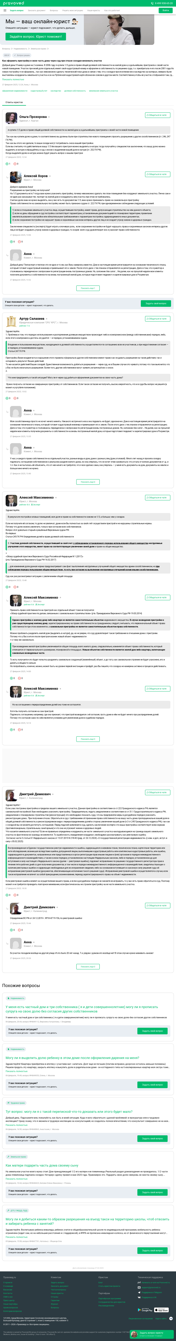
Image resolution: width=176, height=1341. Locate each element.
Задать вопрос (17, 10)
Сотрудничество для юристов (111, 1302)
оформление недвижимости (14, 91)
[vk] (171, 1318)
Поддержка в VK (149, 1297)
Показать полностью (17, 1071)
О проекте (7, 1282)
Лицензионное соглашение (141, 1318)
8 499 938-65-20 (164, 3)
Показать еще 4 (88, 482)
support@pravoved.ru (151, 1287)
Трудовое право (18, 1103)
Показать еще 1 (88, 288)
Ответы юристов (14, 102)
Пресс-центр (8, 1300)
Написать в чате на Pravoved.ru (156, 1282)
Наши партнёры (10, 1304)
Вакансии (7, 1290)
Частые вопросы (58, 1290)
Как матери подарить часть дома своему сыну (42, 1165)
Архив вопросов (10, 1307)
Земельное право (38, 49)
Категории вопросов (12, 1311)
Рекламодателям (106, 1306)
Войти (166, 10)
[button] (88, 72)
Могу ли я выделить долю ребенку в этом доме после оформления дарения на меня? (72, 1058)
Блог (100, 1282)
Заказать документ (37, 10)
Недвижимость (20, 49)
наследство (56, 91)
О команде (8, 1286)
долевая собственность (75, 91)
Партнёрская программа (109, 1298)
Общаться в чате (157, 115)
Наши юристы (93, 10)
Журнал (54, 1304)
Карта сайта (161, 1318)
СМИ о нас (8, 1297)
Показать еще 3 (88, 739)
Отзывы (54, 1297)
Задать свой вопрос (156, 303)
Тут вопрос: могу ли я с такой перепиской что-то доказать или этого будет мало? (69, 1112)
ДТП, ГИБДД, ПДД (19, 1210)
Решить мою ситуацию (72, 10)
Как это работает (112, 10)
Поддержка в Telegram (152, 1292)
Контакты (7, 1293)
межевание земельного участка (103, 91)
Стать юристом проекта (109, 1286)
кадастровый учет (39, 91)
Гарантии (55, 1300)
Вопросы (54, 10)
